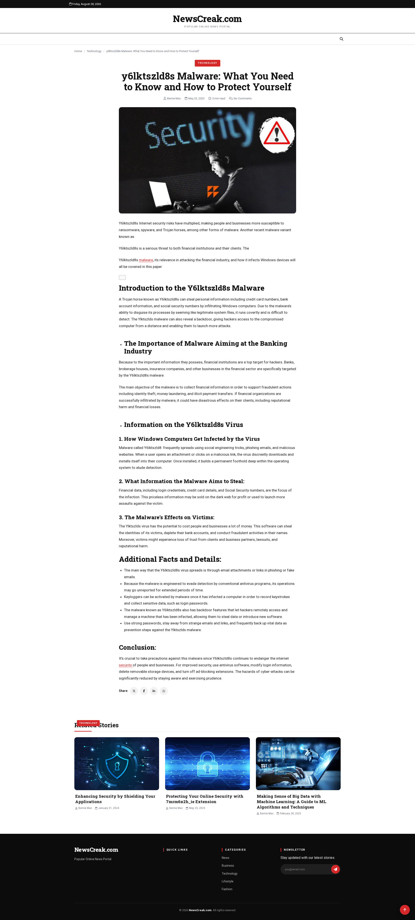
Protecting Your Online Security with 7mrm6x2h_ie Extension (204, 798)
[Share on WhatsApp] (164, 691)
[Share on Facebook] (144, 691)
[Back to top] (405, 910)
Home (78, 51)
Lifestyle (227, 881)
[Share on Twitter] (134, 691)
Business (228, 865)
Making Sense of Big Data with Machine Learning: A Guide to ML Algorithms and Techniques (291, 801)
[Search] (341, 39)
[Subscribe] (335, 869)
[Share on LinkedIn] (154, 691)
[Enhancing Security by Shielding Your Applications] (116, 763)
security (126, 665)
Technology (94, 51)
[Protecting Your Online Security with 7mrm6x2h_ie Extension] (207, 763)
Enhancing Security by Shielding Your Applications (115, 798)
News (225, 858)
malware (146, 260)
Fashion (227, 889)
